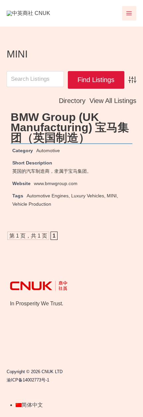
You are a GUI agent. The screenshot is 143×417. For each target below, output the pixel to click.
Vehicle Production (31, 204)
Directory (72, 100)
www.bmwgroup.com (55, 183)
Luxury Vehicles (87, 195)
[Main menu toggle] (129, 13)
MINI (112, 195)
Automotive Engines (48, 195)
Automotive (48, 150)
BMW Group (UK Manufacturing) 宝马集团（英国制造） (70, 127)
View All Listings (112, 100)
